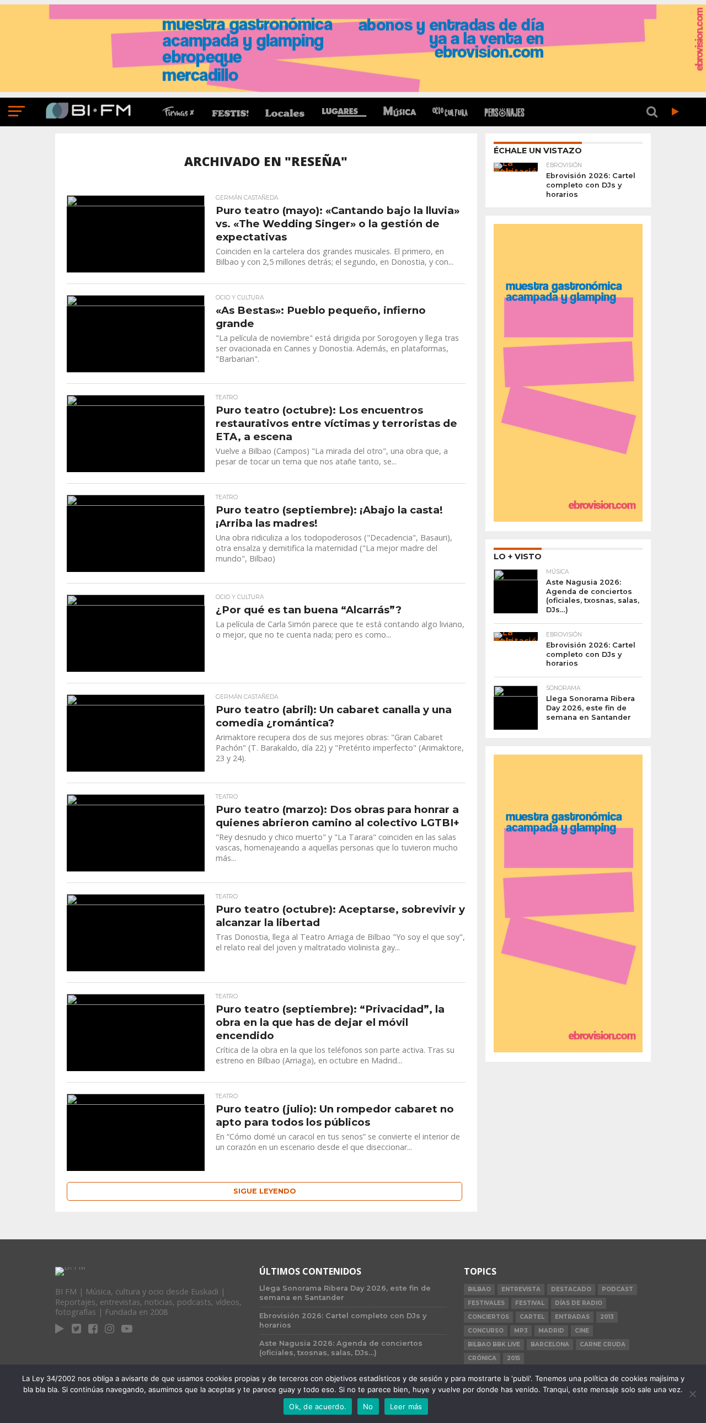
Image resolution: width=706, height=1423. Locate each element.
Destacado (571, 1289)
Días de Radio (578, 1303)
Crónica (482, 1358)
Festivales (486, 1303)
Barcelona (550, 1344)
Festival (529, 1303)
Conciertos (488, 1316)
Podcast (617, 1289)
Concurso (486, 1330)
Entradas (572, 1316)
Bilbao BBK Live (494, 1344)
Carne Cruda (602, 1344)
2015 (513, 1358)
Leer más (406, 1406)
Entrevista (521, 1289)
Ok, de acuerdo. (317, 1406)
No (368, 1406)
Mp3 (521, 1330)
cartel (532, 1316)
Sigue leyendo (264, 1191)
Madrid (551, 1330)
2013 (607, 1316)
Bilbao (479, 1289)
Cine (582, 1330)
